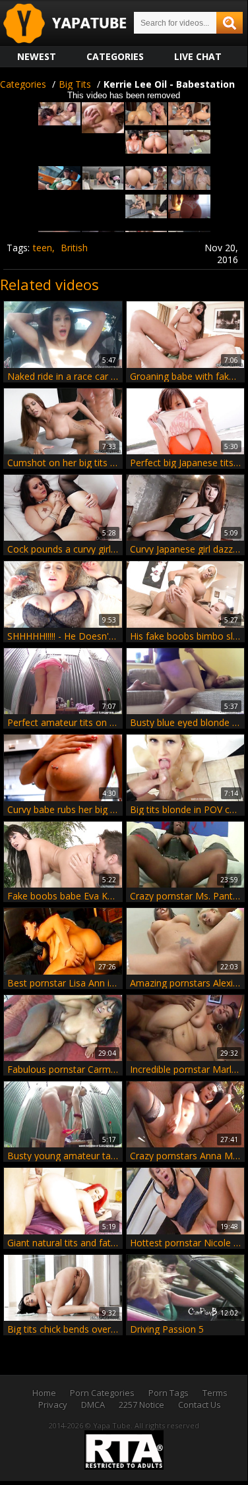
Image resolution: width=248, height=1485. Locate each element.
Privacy (52, 1404)
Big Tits (75, 84)
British (74, 247)
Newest (36, 56)
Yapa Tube (75, 24)
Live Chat (198, 56)
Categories (115, 56)
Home (44, 1393)
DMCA (93, 1404)
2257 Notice (141, 1404)
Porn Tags (168, 1393)
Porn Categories (102, 1393)
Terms (215, 1393)
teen (42, 247)
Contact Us (199, 1404)
